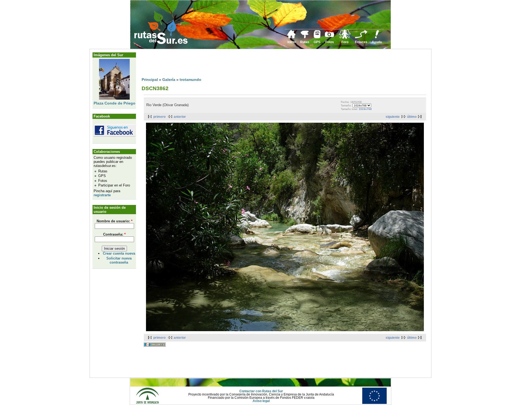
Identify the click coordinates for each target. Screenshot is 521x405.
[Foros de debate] (345, 38)
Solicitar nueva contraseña (119, 260)
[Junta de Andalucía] (147, 402)
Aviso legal (261, 401)
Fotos (329, 42)
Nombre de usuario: (114, 221)
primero (159, 116)
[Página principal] (291, 37)
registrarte (102, 195)
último (412, 116)
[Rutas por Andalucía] (304, 37)
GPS (317, 42)
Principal (150, 79)
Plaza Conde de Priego (114, 103)
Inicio (291, 42)
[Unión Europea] (374, 402)
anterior (180, 116)
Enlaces (361, 42)
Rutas (304, 42)
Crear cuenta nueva (119, 253)
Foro (344, 42)
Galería (168, 79)
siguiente (393, 116)
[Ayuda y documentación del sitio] (377, 37)
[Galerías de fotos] (330, 36)
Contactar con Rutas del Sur (261, 391)
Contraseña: (114, 234)
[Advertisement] (240, 64)
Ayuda (377, 42)
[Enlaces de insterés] (361, 37)
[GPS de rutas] (317, 37)
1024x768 (365, 108)
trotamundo (190, 79)
